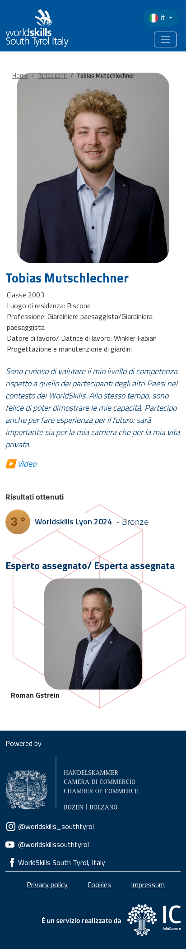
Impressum (148, 884)
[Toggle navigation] (165, 40)
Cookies (99, 884)
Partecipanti (52, 75)
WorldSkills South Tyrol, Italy (61, 862)
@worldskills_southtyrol (56, 826)
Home (20, 75)
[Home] (32, 28)
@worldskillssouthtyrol (53, 844)
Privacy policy (47, 884)
